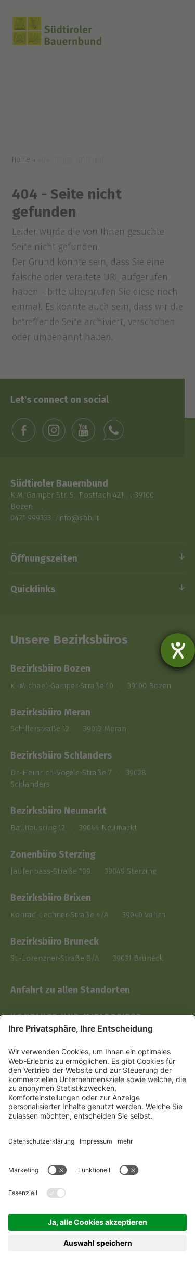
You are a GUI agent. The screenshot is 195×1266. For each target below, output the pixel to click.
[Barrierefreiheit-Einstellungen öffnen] (178, 650)
